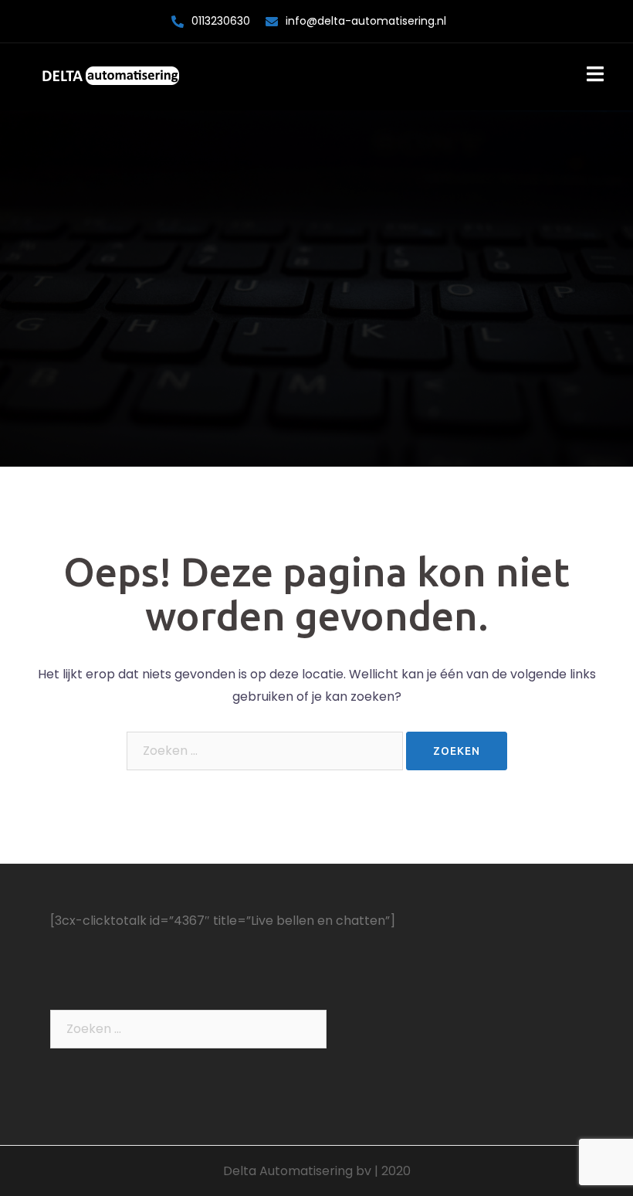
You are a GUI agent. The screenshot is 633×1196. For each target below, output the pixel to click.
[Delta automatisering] (110, 76)
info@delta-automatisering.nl (366, 21)
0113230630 (220, 21)
